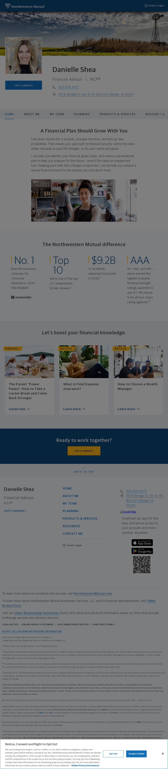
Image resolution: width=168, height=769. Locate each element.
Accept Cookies (137, 754)
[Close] (162, 753)
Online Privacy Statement (85, 766)
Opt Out (113, 754)
